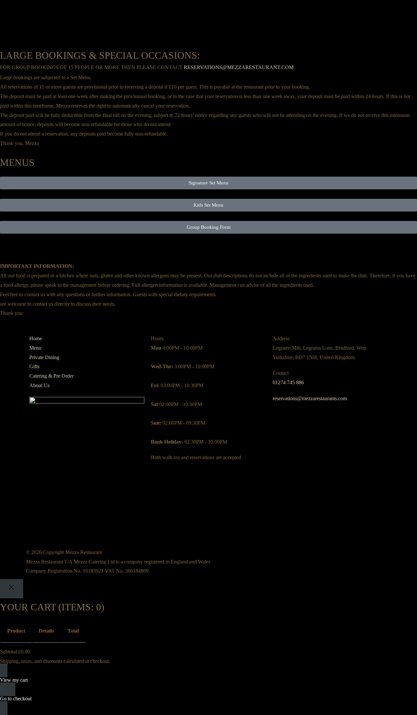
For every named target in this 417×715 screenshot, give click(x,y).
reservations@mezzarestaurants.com (310, 398)
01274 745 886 (288, 382)
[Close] (11, 588)
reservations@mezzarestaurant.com (239, 67)
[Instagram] (37, 526)
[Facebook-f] (55, 526)
